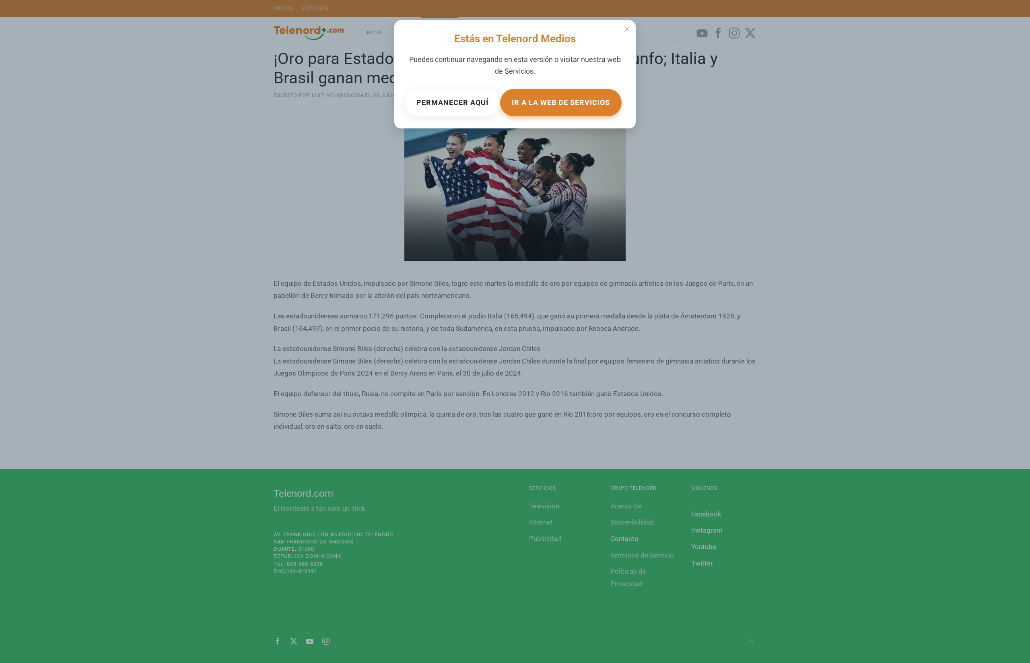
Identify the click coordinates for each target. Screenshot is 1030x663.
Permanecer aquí (452, 102)
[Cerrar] (627, 29)
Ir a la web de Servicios (561, 102)
